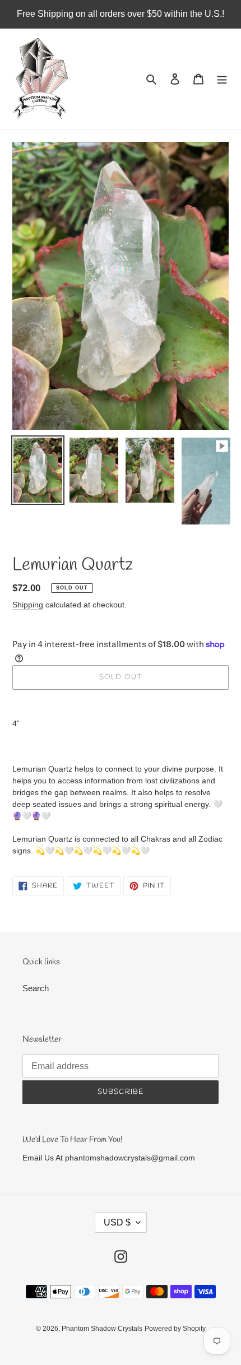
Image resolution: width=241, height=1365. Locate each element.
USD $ (117, 1222)
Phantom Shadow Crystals (102, 1328)
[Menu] (222, 79)
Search (35, 988)
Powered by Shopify (175, 1328)
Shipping (27, 604)
